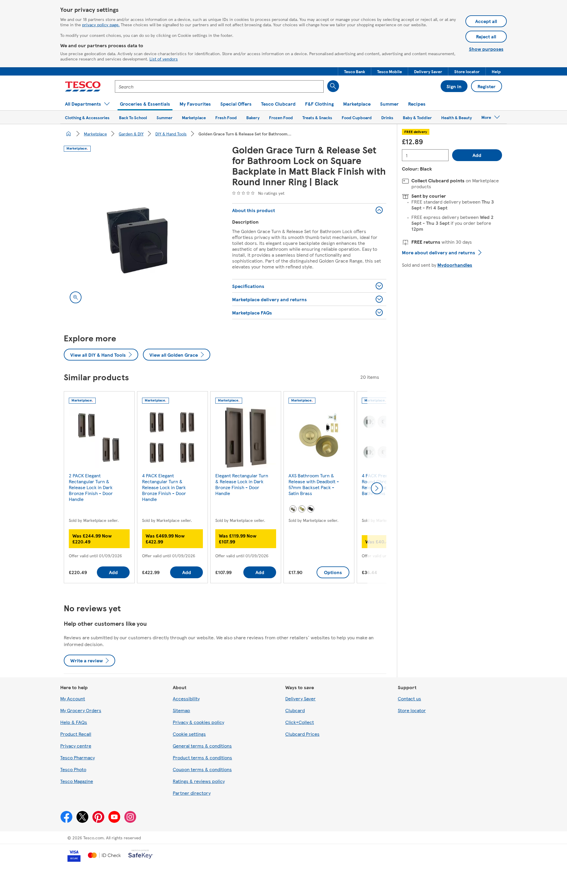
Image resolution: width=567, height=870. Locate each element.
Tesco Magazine (76, 781)
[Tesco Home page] (83, 86)
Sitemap (181, 710)
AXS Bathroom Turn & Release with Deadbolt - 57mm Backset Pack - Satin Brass (314, 484)
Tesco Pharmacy (77, 757)
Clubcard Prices (302, 733)
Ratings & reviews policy (199, 781)
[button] (354, 71)
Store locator (412, 710)
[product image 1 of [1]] (141, 232)
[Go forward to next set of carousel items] (377, 488)
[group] (99, 488)
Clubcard (295, 710)
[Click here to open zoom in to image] (76, 297)
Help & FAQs (73, 722)
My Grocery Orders (80, 710)
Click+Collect (299, 722)
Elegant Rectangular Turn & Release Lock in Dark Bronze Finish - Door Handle (241, 484)
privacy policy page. (101, 24)
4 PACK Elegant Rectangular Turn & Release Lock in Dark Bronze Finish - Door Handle (164, 487)
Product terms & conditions (202, 757)
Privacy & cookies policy (198, 722)
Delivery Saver (300, 698)
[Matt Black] (310, 508)
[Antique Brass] (293, 508)
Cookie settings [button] (189, 733)
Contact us (409, 698)
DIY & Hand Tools (171, 134)
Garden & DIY (131, 134)
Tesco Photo (73, 769)
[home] (68, 133)
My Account (72, 698)
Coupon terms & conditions (202, 769)
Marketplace (95, 134)
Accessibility (186, 698)
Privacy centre (75, 745)
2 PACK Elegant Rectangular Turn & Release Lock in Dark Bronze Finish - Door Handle (91, 487)
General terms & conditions (202, 745)
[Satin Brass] (301, 508)
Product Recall (75, 733)
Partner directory (192, 792)
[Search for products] (333, 86)
